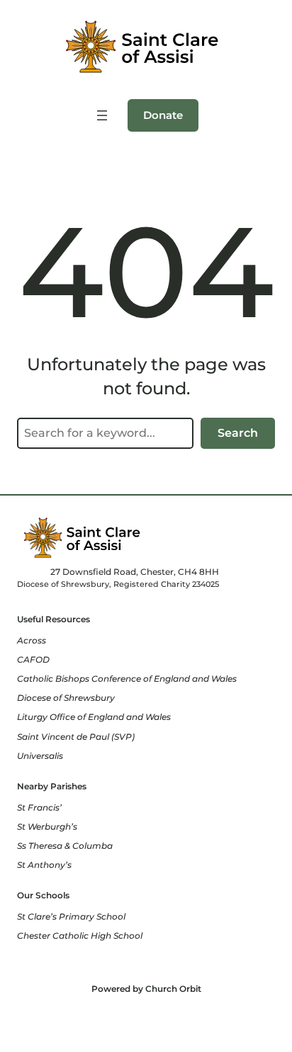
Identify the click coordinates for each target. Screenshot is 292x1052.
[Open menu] (102, 115)
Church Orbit (173, 988)
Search (238, 433)
